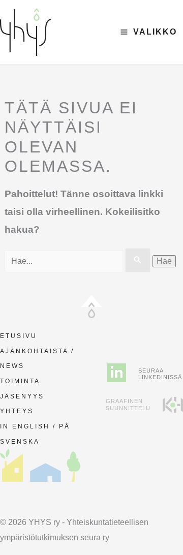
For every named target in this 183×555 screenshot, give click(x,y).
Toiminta (20, 381)
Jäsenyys (22, 396)
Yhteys (17, 411)
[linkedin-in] (116, 372)
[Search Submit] (137, 260)
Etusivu (18, 336)
